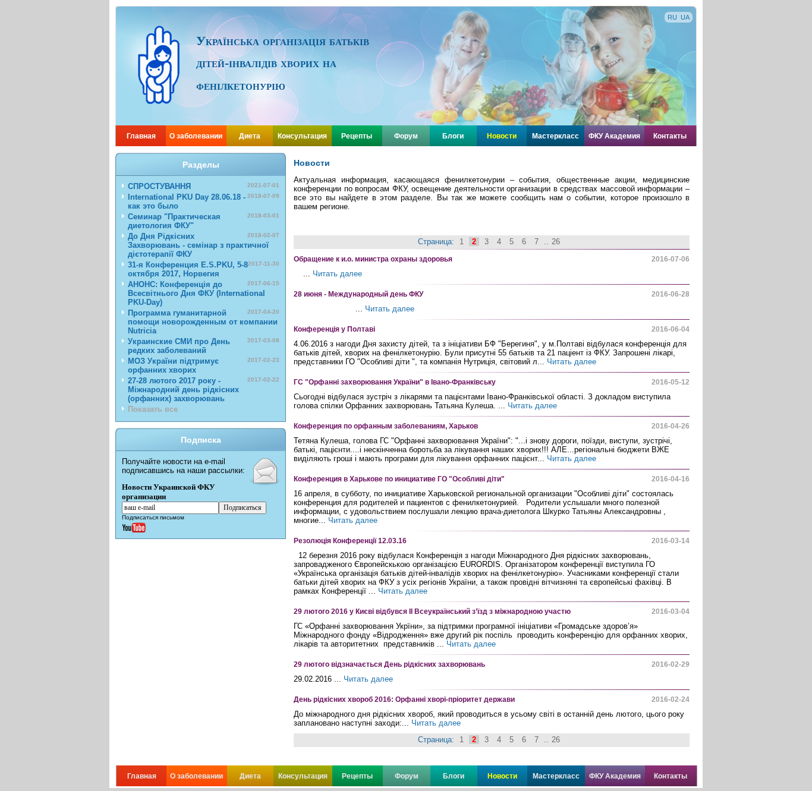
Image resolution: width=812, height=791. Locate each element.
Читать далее (337, 273)
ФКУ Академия (614, 136)
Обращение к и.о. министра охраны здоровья (373, 259)
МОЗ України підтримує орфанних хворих (203, 365)
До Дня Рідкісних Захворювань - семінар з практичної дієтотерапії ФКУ (203, 245)
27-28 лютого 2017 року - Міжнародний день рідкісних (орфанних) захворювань (203, 389)
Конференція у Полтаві (334, 329)
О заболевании (195, 136)
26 (556, 241)
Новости (502, 136)
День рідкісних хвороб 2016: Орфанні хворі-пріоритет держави (404, 699)
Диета (249, 136)
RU (672, 17)
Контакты (670, 136)
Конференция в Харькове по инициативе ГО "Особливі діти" (399, 479)
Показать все (153, 409)
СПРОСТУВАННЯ (203, 186)
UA (685, 17)
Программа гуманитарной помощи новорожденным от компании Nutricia (203, 321)
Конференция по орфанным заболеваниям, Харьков (386, 426)
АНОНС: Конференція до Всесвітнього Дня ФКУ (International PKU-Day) (203, 293)
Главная (141, 136)
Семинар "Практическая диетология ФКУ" (203, 221)
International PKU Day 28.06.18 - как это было (203, 201)
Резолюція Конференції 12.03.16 (350, 541)
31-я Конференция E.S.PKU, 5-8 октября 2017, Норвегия (203, 269)
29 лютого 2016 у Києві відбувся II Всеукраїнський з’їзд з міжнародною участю (432, 611)
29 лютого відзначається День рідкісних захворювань (389, 664)
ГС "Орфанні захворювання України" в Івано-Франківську (395, 382)
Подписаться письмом (153, 517)
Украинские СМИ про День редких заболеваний (203, 346)
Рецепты (356, 136)
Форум (406, 136)
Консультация (302, 136)
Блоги (453, 136)
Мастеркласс (555, 136)
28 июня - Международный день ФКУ (358, 294)
